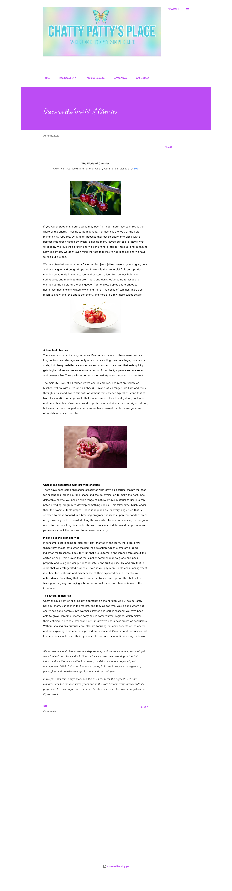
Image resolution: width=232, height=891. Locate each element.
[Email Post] (45, 707)
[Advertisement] (90, 817)
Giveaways (120, 78)
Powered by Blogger (118, 866)
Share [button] (168, 147)
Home (46, 78)
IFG (136, 168)
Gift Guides (142, 78)
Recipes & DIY (67, 78)
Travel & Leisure (95, 78)
